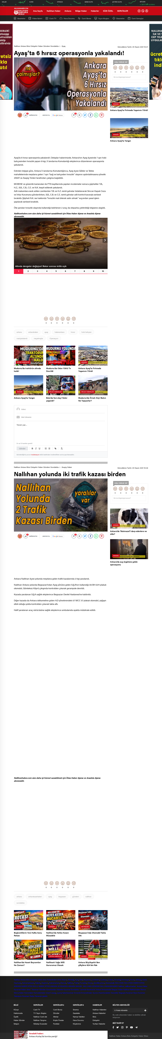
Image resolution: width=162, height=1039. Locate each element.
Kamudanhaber (39, 992)
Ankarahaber (52, 979)
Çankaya (103, 979)
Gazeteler (21, 18)
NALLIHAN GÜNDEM (91, 986)
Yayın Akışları (103, 18)
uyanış (59, 992)
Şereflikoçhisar (99, 983)
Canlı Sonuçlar (138, 18)
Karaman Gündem (39, 989)
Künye (16, 1009)
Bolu (28, 979)
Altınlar (55, 1016)
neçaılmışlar (38, 338)
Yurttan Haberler (99, 1023)
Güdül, (144, 979)
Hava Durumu (69, 18)
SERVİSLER (122, 10)
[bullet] (49, 448)
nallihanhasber (130, 986)
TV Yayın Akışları (39, 1013)
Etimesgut (125, 979)
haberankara (59, 332)
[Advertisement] (81, 33)
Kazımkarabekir (104, 992)
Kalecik (38, 983)
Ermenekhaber (86, 992)
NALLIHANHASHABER (109, 986)
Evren (132, 979)
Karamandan (51, 989)
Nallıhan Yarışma (39, 1020)
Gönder (22, 448)
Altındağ (71, 979)
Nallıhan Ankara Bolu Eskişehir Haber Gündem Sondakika (36, 46)
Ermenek (77, 992)
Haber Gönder (19, 1020)
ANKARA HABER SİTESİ (23, 986)
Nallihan (121, 986)
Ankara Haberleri (99, 1013)
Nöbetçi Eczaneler (40, 1023)
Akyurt (64, 979)
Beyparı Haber (117, 989)
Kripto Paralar (58, 1020)
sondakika (20, 903)
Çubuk (110, 979)
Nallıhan (17, 979)
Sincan (90, 983)
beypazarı (62, 896)
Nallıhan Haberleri (99, 1009)
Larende (83, 989)
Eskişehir (33, 979)
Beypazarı (87, 979)
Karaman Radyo (28, 996)
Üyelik (16, 1016)
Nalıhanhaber (135, 989)
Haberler (95, 10)
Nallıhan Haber (53, 10)
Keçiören (45, 983)
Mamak (63, 983)
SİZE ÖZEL (108, 10)
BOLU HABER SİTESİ (41, 986)
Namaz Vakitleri (79, 1016)
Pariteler (56, 1023)
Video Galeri (37, 18)
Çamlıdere (96, 979)
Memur (143, 989)
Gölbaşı (138, 979)
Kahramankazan (28, 983)
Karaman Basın (132, 992)
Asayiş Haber (67, 467)
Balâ (81, 979)
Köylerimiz (77, 1023)
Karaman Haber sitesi (22, 989)
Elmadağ (117, 979)
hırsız (73, 332)
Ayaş (63, 46)
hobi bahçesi (86, 332)
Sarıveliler (114, 992)
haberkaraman (67, 992)
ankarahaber (33, 332)
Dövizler (56, 1013)
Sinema (76, 1009)
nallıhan (88, 896)
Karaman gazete (41, 996)
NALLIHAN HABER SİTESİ (134, 983)
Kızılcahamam (54, 983)
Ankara (68, 10)
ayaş (46, 332)
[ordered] (45, 448)
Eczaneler (120, 18)
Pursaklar (83, 983)
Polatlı (76, 983)
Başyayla (122, 992)
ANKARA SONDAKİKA (59, 986)
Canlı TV (52, 18)
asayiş (53, 992)
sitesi (59, 979)
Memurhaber (19, 992)
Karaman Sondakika (71, 989)
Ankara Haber (142, 986)
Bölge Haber (81, 10)
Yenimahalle (110, 983)
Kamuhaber (28, 992)
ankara (19, 332)
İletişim (16, 1023)
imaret (48, 992)
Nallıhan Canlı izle (40, 1016)
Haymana (17, 983)
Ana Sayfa (38, 10)
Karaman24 (91, 989)
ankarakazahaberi (35, 896)
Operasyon (54, 338)
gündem (75, 896)
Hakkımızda (18, 1013)
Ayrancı (95, 992)
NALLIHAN (119, 983)
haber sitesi (42, 979)
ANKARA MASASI (75, 986)
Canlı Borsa (86, 18)
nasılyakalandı (22, 338)
